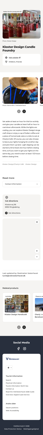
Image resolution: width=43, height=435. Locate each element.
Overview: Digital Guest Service (18, 395)
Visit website (13, 58)
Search (8, 380)
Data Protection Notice (13, 429)
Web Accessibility (12, 411)
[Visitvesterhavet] (12, 359)
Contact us (10, 389)
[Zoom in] (36, 250)
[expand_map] (37, 222)
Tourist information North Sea (17, 386)
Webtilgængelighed (31, 429)
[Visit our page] (18, 348)
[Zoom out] (36, 256)
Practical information (14, 383)
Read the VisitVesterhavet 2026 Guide (20, 392)
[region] (21, 239)
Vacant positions (12, 408)
